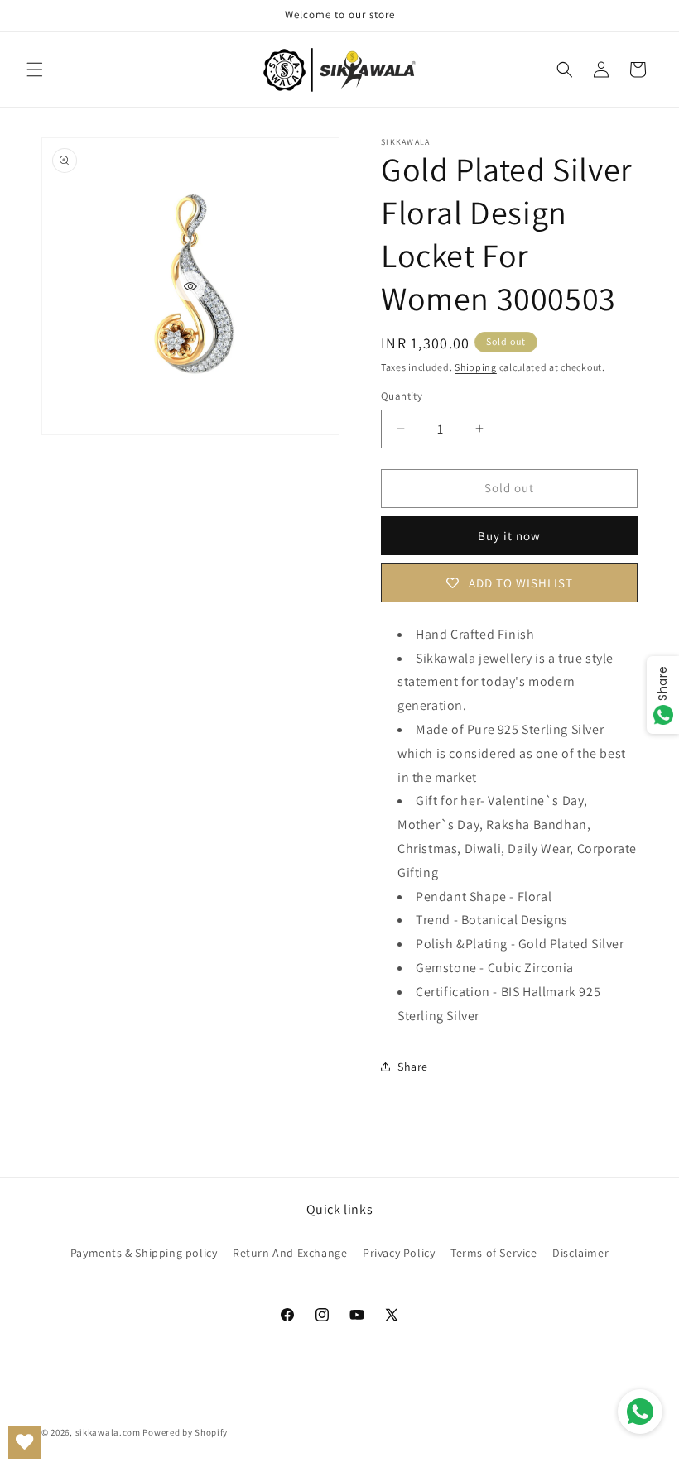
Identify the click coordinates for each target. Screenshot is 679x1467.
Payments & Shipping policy (144, 1252)
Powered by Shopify (185, 1432)
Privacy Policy (399, 1252)
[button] (35, 69)
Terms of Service (493, 1252)
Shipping (476, 367)
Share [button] (412, 1066)
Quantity (401, 396)
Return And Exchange (290, 1252)
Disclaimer (580, 1252)
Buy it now (509, 536)
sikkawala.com (108, 1432)
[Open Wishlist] (24, 1442)
